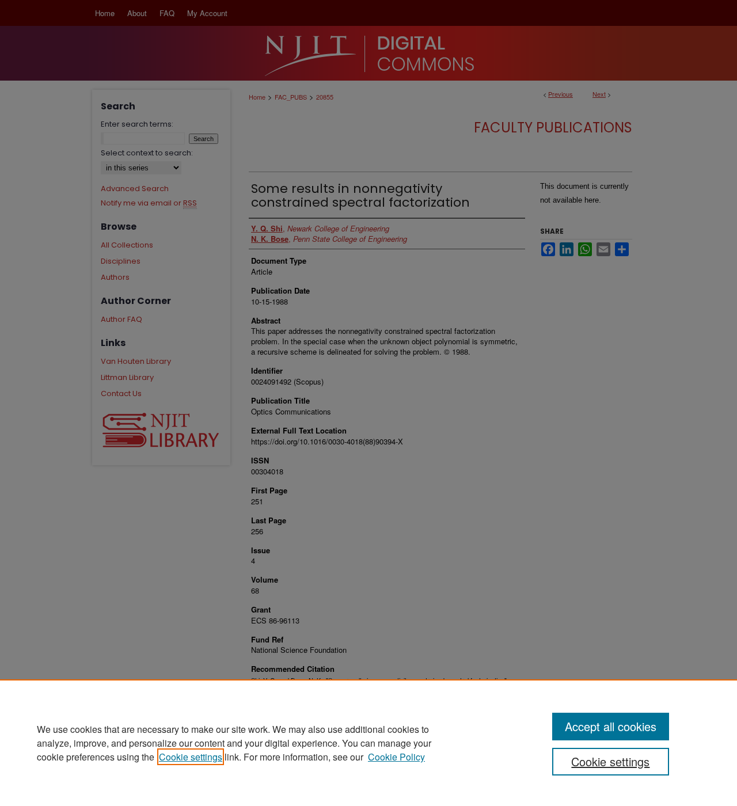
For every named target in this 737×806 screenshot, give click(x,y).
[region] (368, 742)
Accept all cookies (610, 726)
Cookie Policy (396, 756)
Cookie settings (190, 756)
